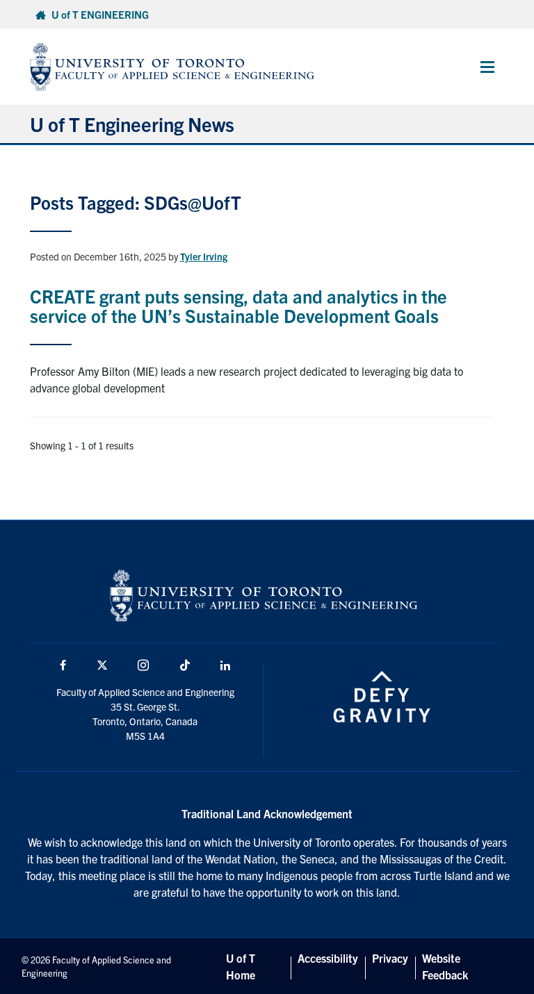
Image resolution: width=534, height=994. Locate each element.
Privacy (390, 958)
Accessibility (328, 958)
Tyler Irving (203, 256)
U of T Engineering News (132, 123)
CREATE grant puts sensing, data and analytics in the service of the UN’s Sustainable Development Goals (238, 305)
